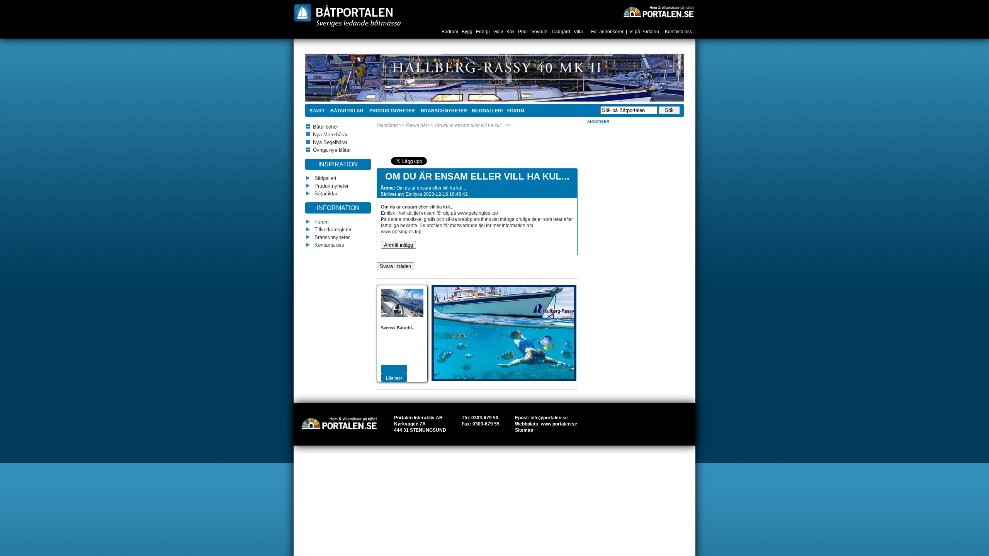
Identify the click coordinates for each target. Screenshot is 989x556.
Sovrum (540, 31)
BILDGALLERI (487, 111)
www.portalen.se (559, 424)
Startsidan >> (390, 125)
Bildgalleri (324, 178)
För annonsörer (607, 31)
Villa (579, 31)
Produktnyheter (391, 111)
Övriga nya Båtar (332, 150)
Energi (483, 31)
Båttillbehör (325, 127)
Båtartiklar (346, 111)
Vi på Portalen (644, 31)
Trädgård (561, 31)
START (317, 111)
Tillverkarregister (332, 229)
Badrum (450, 31)
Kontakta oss (678, 31)
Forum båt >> (419, 125)
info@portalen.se (549, 417)
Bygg (468, 31)
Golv (498, 31)
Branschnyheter (443, 111)
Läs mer (394, 378)
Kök (511, 31)
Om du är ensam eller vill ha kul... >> (473, 125)
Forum (321, 222)
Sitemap (524, 430)
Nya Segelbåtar (330, 142)
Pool (523, 31)
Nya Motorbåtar (330, 134)
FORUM (515, 111)
